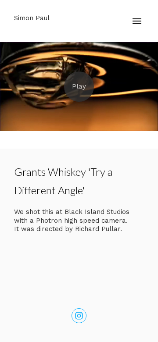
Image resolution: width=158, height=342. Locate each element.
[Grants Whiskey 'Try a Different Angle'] (79, 86)
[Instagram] (79, 315)
